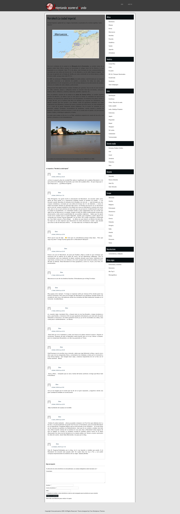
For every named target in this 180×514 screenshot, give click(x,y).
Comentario (49, 471)
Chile (110, 67)
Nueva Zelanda (113, 180)
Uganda (111, 49)
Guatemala (112, 77)
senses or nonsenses (58, 308)
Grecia (111, 218)
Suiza (110, 243)
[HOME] (122, 4)
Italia (110, 229)
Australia (111, 176)
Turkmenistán (113, 137)
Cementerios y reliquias (116, 253)
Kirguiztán (112, 120)
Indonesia (111, 113)
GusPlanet (55, 192)
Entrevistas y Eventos (115, 264)
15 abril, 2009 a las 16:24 (58, 176)
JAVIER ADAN (56, 272)
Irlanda (111, 232)
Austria (111, 201)
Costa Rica (112, 64)
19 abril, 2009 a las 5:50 (58, 387)
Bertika (54, 444)
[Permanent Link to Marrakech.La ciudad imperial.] (61, 18)
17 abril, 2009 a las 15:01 (58, 311)
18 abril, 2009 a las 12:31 (58, 331)
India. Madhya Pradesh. (116, 109)
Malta (110, 236)
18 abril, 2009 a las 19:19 (58, 350)
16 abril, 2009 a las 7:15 (58, 195)
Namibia (111, 35)
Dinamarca (112, 211)
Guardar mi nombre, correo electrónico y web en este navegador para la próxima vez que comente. (73, 493)
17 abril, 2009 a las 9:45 (58, 275)
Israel (110, 155)
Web (47, 490)
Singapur (111, 126)
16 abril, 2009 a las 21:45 (58, 251)
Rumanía (111, 239)
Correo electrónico (51, 488)
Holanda (111, 222)
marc (53, 231)
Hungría (111, 225)
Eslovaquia (112, 208)
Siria (110, 165)
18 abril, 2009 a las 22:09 (58, 370)
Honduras (111, 81)
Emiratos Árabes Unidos (116, 148)
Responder (51, 186)
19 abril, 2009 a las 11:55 (58, 404)
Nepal (110, 123)
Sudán (110, 46)
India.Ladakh (112, 106)
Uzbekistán (112, 133)
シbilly (53, 384)
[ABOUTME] (130, 4)
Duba (53, 287)
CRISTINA (55, 174)
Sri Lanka (111, 130)
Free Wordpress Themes (97, 511)
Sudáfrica (111, 42)
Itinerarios (112, 268)
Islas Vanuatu (113, 186)
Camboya (111, 99)
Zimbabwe (112, 53)
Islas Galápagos (113, 84)
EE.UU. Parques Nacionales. (117, 74)
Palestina (111, 162)
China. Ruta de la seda (115, 102)
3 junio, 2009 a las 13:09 (58, 419)
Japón (110, 116)
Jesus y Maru (56, 347)
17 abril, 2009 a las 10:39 (58, 290)
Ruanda (111, 39)
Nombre (48, 485)
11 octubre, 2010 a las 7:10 (59, 446)
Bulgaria (111, 204)
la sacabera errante (58, 248)
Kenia (110, 28)
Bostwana (111, 21)
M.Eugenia (55, 328)
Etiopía (111, 25)
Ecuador (111, 70)
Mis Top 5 (111, 271)
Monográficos (113, 275)
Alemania (111, 197)
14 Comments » (94, 164)
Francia (111, 215)
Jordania (111, 158)
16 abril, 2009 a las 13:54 (58, 234)
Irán (110, 151)
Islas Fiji (111, 183)
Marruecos (58, 164)
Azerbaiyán (112, 95)
